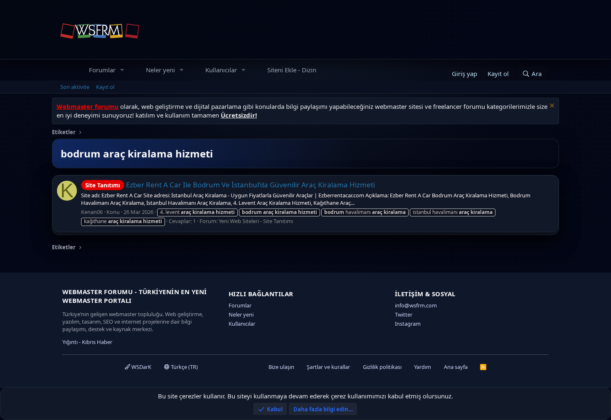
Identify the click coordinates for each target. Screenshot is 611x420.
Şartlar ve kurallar (328, 367)
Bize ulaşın (281, 367)
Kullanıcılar (221, 70)
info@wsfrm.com (416, 305)
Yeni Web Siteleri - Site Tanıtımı (256, 221)
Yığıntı (70, 342)
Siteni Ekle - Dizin (291, 70)
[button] (122, 70)
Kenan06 (92, 212)
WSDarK (140, 367)
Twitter (403, 314)
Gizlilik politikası (382, 367)
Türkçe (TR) (184, 367)
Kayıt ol (105, 87)
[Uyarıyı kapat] (550, 106)
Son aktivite (74, 87)
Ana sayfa (456, 367)
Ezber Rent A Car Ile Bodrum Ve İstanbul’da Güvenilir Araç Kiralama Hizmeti (230, 184)
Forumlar (102, 70)
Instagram (408, 323)
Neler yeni (160, 70)
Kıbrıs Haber (97, 342)
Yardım (422, 367)
